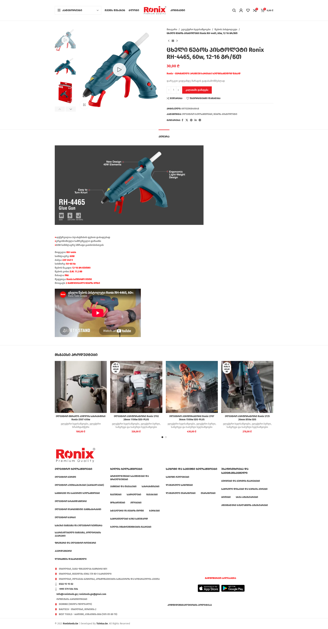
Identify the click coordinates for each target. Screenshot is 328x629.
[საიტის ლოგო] (155, 10)
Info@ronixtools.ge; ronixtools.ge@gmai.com (81, 594)
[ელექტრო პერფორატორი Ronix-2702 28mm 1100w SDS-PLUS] (136, 387)
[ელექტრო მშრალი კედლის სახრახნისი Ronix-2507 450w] (81, 387)
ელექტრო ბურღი (150, 424)
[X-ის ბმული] (187, 120)
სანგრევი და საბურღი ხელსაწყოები (136, 427)
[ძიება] (234, 10)
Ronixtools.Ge (70, 623)
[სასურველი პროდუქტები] (247, 10)
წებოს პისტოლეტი (226, 29)
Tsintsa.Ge (102, 623)
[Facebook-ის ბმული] (182, 120)
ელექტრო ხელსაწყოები (196, 29)
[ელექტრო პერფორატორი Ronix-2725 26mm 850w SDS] (247, 387)
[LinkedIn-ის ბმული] (196, 120)
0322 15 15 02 (66, 584)
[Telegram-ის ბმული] (200, 120)
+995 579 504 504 (68, 589)
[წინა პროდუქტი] (169, 41)
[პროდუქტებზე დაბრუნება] (173, 41)
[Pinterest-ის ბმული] (191, 120)
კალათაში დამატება (197, 90)
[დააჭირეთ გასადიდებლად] (84, 104)
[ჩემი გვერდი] (241, 10)
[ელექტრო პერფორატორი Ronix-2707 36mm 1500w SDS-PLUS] (192, 387)
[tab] (164, 135)
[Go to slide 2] (166, 437)
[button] (60, 109)
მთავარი (172, 29)
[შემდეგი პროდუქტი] (177, 41)
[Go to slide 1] (162, 437)
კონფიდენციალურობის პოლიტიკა (190, 605)
